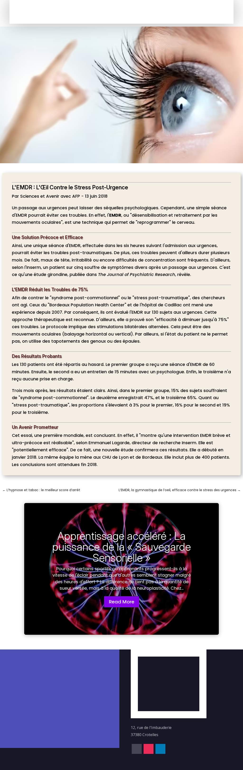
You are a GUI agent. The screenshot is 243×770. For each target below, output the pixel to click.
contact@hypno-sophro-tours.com (69, 681)
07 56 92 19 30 (61, 663)
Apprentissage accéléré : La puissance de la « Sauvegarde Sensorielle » (121, 546)
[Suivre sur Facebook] (156, 13)
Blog (101, 11)
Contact (114, 11)
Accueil (71, 11)
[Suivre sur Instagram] (166, 13)
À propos (87, 11)
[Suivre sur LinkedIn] (176, 13)
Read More (121, 601)
